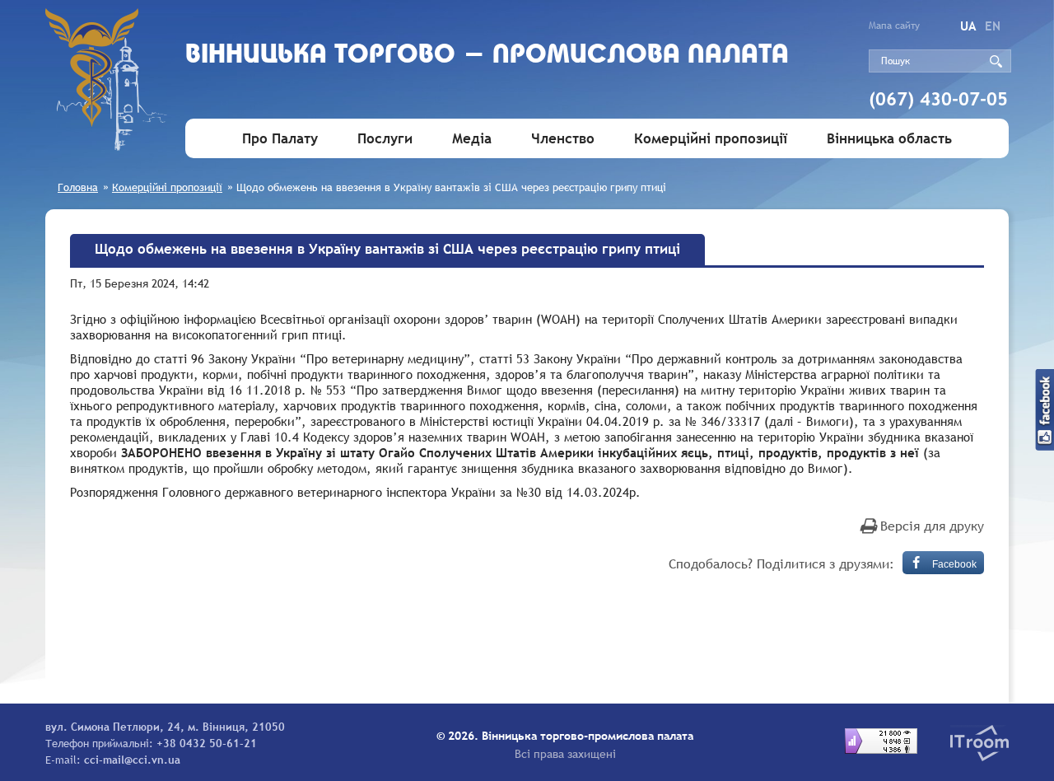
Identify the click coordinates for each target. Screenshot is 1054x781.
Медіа (472, 138)
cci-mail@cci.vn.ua (132, 759)
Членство (563, 138)
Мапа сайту (894, 25)
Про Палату (280, 138)
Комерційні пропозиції (710, 138)
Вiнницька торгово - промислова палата (487, 55)
